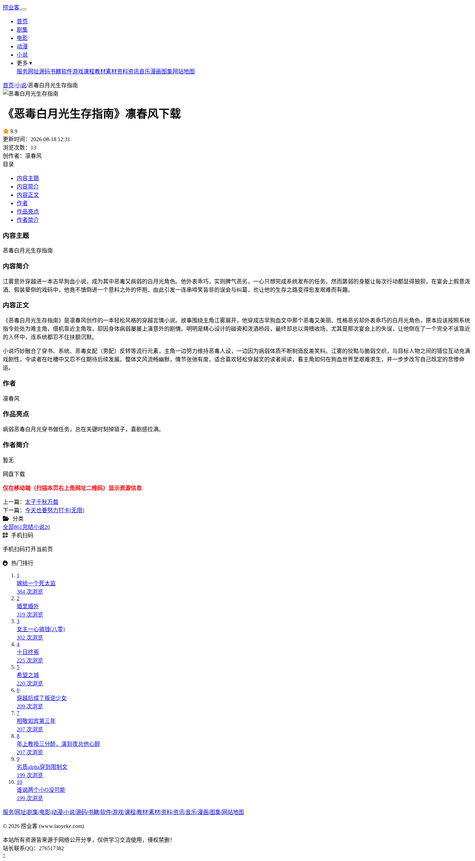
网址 (33, 71)
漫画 (155, 71)
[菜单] (23, 9)
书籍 (55, 71)
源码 (44, 71)
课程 (89, 71)
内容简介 (28, 187)
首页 (22, 21)
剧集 (22, 30)
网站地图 (183, 71)
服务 (22, 71)
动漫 (22, 46)
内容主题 (28, 178)
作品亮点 (28, 212)
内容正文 (28, 195)
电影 (22, 38)
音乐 (144, 71)
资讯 (133, 71)
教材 (100, 71)
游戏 (77, 71)
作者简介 (28, 220)
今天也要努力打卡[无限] (54, 510)
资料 (122, 71)
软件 (66, 71)
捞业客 (12, 7)
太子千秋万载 (41, 502)
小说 (22, 55)
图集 (166, 71)
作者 (22, 203)
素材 (111, 71)
